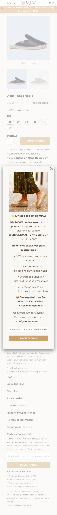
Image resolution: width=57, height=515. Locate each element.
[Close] (51, 169)
